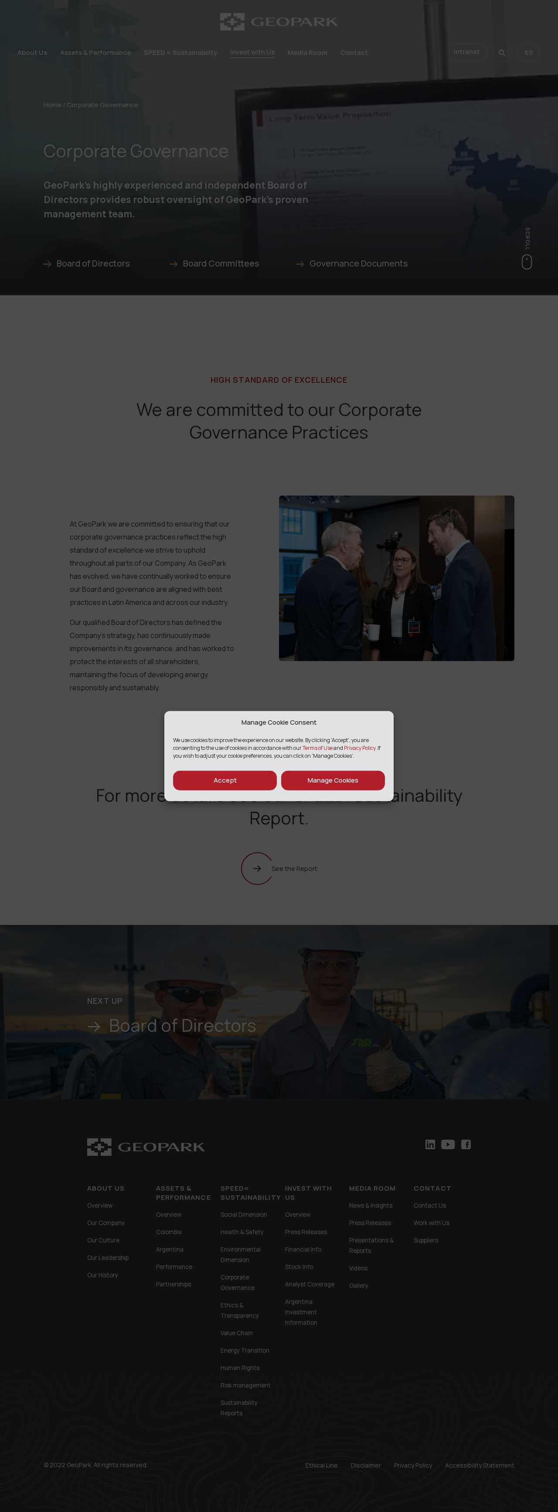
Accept (225, 780)
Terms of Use (318, 747)
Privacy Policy (359, 747)
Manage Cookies (333, 780)
